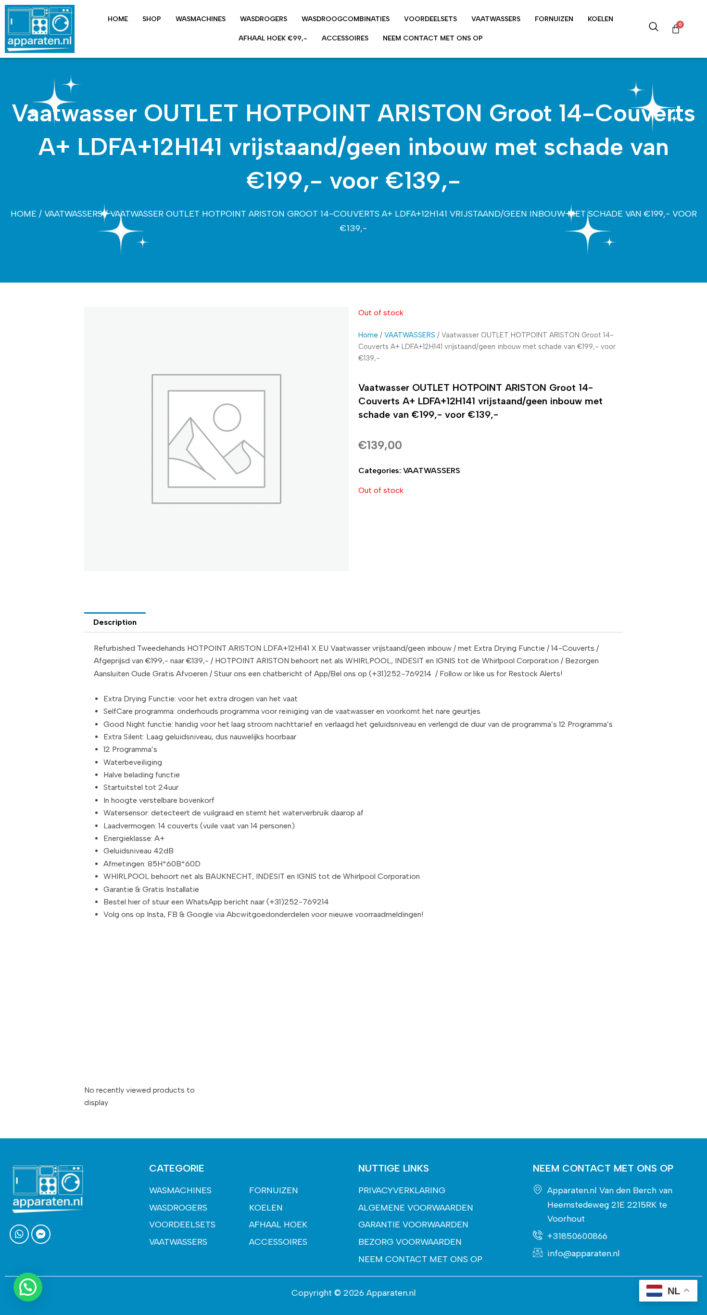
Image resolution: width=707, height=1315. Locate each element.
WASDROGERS (263, 19)
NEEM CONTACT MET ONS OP (433, 38)
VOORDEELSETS (430, 19)
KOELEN (600, 19)
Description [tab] (115, 622)
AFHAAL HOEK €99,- (273, 38)
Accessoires (345, 38)
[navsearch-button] (653, 29)
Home (118, 19)
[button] (27, 1287)
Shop (151, 19)
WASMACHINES (201, 19)
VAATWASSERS (495, 19)
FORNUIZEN (554, 19)
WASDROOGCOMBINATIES (346, 19)
